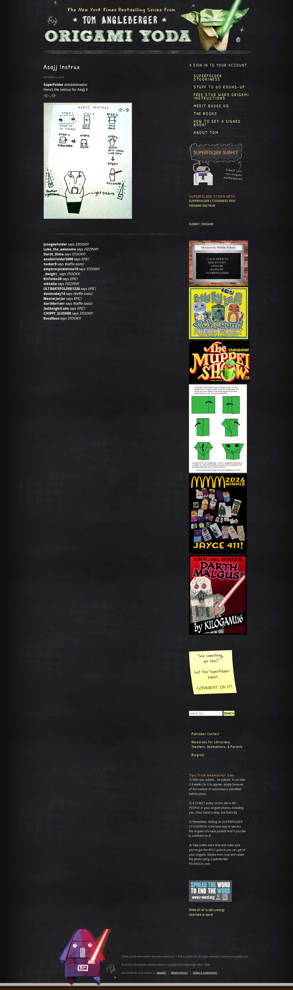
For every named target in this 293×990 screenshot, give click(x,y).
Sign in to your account (220, 65)
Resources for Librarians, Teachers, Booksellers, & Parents (217, 744)
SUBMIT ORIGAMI (201, 224)
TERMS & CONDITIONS (205, 973)
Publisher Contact (205, 733)
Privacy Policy (179, 973)
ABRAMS (161, 973)
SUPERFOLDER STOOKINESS (208, 201)
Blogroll (198, 754)
